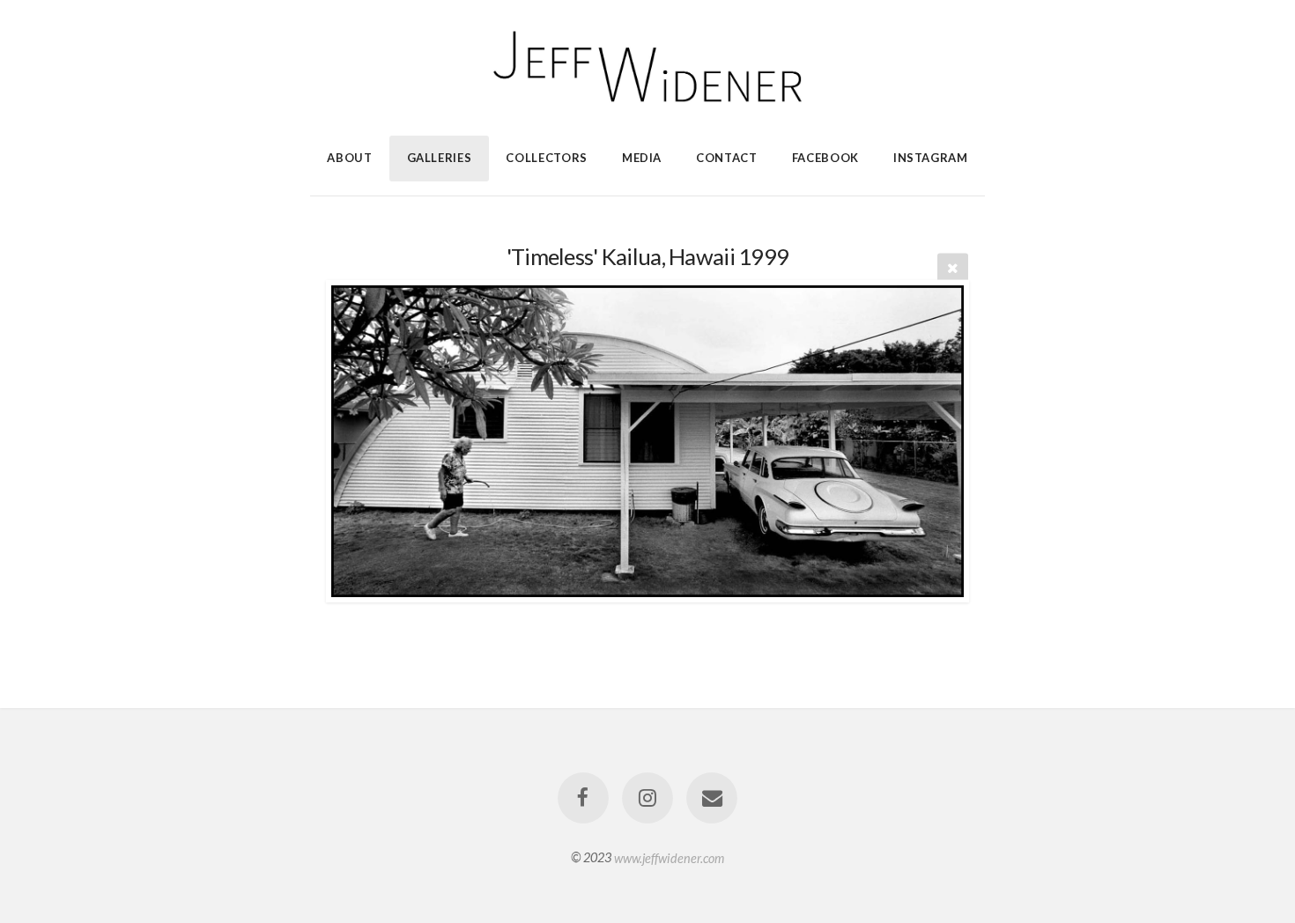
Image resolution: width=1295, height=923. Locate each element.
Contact (727, 158)
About (349, 158)
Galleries (439, 158)
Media (642, 158)
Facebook (825, 158)
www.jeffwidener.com (669, 857)
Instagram (930, 158)
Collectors (547, 158)
